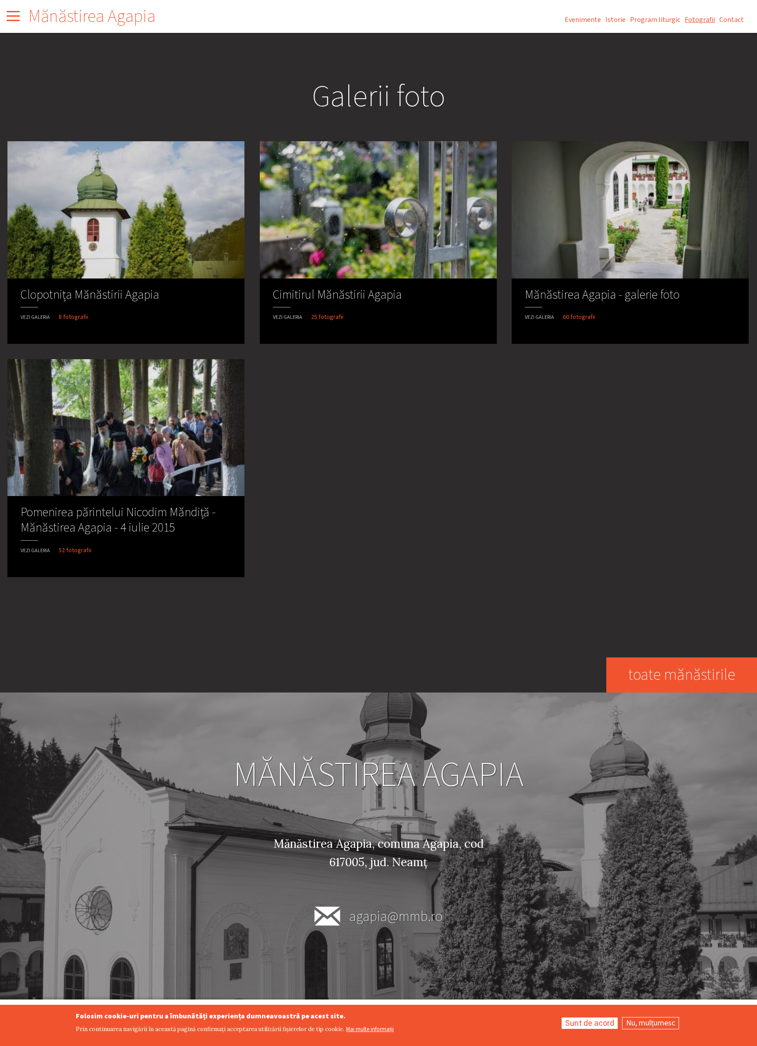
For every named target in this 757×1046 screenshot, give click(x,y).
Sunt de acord (589, 1023)
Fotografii (700, 20)
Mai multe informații (370, 1029)
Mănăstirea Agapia (92, 16)
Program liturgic (655, 20)
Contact (731, 20)
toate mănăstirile (681, 675)
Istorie (615, 20)
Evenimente (583, 20)
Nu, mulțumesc (650, 1022)
